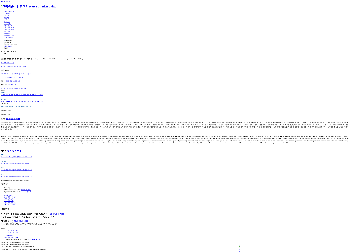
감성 (2, 174)
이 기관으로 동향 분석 (8, 88)
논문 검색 (7, 24)
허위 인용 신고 (9, 11)
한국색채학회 (12, 84)
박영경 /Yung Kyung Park (24, 106)
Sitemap (6, 17)
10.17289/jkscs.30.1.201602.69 (13, 77)
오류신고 (7, 13)
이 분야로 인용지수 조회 (22, 95)
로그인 (6, 15)
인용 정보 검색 (9, 29)
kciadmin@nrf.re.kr (34, 239)
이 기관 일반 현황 (21, 88)
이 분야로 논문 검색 (36, 95)
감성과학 (4, 99)
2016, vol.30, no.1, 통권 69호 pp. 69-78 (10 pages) (16, 73)
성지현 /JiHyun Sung (7, 106)
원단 (2, 167)
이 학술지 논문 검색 (23, 66)
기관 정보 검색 (9, 27)
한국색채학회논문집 (7, 63)
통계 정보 (7, 31)
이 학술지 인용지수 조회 (8, 66)
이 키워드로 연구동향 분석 (9, 157)
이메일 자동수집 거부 (11, 237)
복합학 (3, 92)
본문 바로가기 (5, 1)
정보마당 (7, 33)
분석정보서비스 (9, 37)
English (6, 18)
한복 (2, 154)
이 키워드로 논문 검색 (25, 157)
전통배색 (4, 161)
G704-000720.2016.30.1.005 (12, 81)
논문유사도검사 (9, 35)
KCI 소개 (7, 22)
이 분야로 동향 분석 (7, 95)
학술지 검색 (8, 26)
